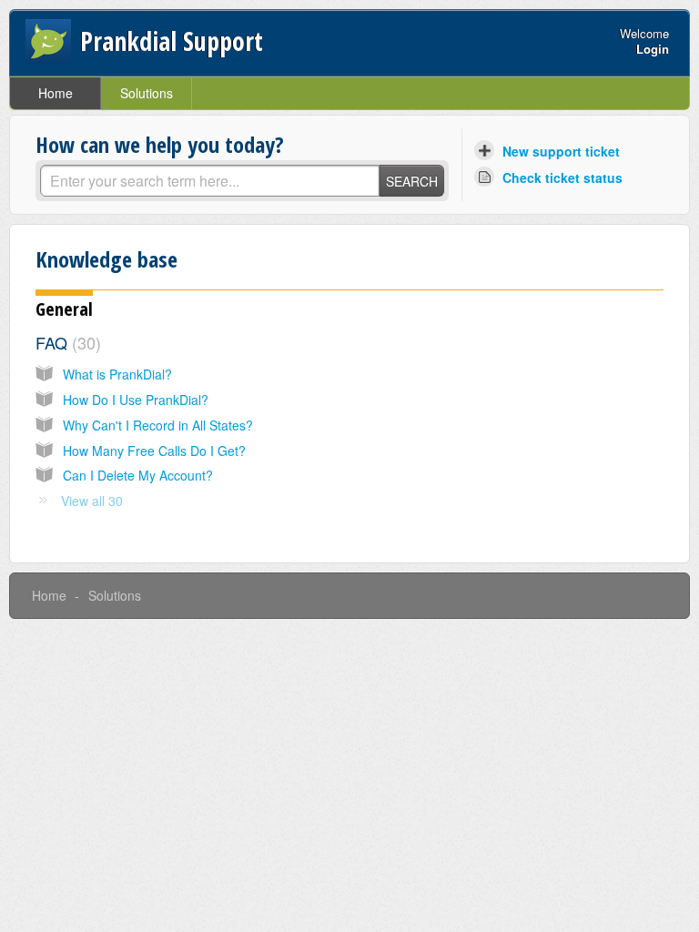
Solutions (146, 93)
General (64, 309)
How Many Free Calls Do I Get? (154, 450)
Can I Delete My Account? (138, 475)
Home (55, 93)
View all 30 (92, 500)
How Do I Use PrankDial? (135, 399)
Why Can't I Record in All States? (158, 425)
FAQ (65, 342)
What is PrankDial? (117, 374)
